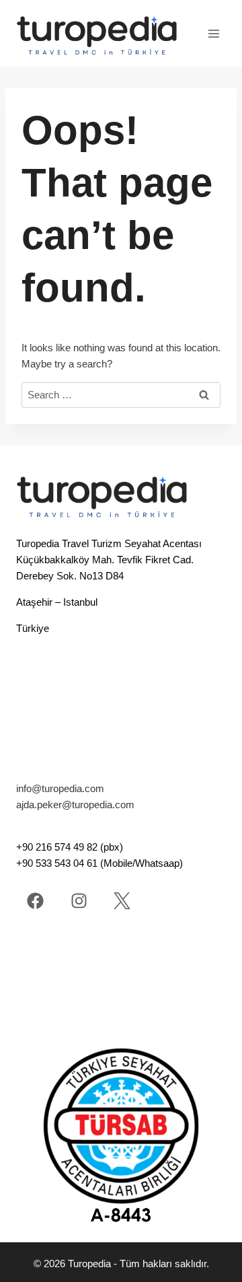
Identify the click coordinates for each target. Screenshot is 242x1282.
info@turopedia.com (60, 788)
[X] (122, 901)
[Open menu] (213, 33)
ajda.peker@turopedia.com (75, 804)
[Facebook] (35, 901)
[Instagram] (79, 901)
